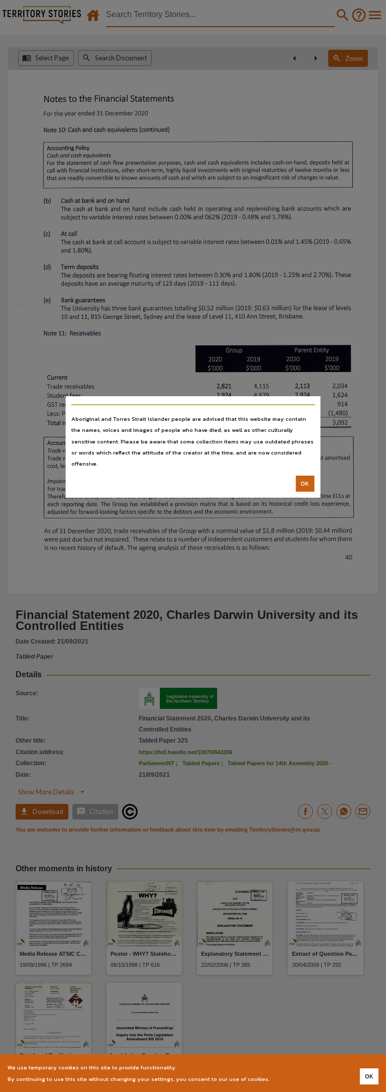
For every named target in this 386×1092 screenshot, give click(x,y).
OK (305, 483)
